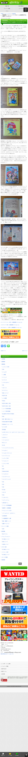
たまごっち (4, 387)
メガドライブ (4, 434)
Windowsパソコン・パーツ (7, 424)
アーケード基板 (7, 8)
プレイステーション (6, 476)
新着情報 (3, 559)
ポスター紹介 (4, 546)
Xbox (3, 494)
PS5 (3, 385)
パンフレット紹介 (5, 552)
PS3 (3, 481)
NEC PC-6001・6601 (6, 406)
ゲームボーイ (4, 450)
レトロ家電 (4, 398)
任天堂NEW (4, 515)
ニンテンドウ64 (5, 458)
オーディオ (4, 379)
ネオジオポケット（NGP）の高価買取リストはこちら (11, 327)
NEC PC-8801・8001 (6, 403)
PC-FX (3, 445)
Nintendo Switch (5, 471)
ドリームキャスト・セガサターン (8, 513)
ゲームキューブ (5, 460)
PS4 (3, 484)
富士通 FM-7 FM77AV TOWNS (8, 413)
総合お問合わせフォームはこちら (7, 653)
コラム (7, 11)
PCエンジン (4, 442)
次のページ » (24, 350)
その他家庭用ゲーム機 (6, 518)
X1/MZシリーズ (5, 544)
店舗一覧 (7, 6)
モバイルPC (4, 426)
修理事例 (3, 361)
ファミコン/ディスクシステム (8, 447)
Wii (3, 466)
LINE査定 (17, 755)
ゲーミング (4, 377)
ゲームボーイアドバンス (7, 453)
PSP (3, 487)
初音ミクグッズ (5, 393)
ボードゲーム (4, 390)
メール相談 (10, 755)
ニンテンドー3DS (5, 366)
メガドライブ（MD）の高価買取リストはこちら (10, 324)
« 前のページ (3, 350)
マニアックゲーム (5, 500)
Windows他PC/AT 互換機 (7, 421)
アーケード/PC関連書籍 (6, 505)
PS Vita (3, 489)
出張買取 (3, 359)
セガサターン (4, 437)
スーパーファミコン (6, 455)
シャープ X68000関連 (6, 408)
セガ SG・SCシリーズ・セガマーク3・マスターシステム (13, 432)
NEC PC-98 (4, 395)
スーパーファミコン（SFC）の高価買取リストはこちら (11, 322)
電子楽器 (4, 429)
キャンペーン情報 (5, 526)
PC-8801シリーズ (5, 539)
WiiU (3, 468)
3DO (3, 369)
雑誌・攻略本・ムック (6, 521)
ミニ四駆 (4, 374)
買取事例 (3, 364)
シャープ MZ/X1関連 (6, 411)
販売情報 (3, 531)
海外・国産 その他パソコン (7, 419)
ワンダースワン (5, 497)
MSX (3, 416)
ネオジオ (4, 492)
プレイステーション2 (6, 479)
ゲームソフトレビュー (6, 536)
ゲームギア (4, 372)
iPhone (3, 400)
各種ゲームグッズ (5, 523)
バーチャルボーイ (5, 382)
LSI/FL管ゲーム (5, 502)
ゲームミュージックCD (6, 510)
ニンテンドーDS (5, 463)
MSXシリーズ (5, 541)
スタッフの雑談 (5, 557)
